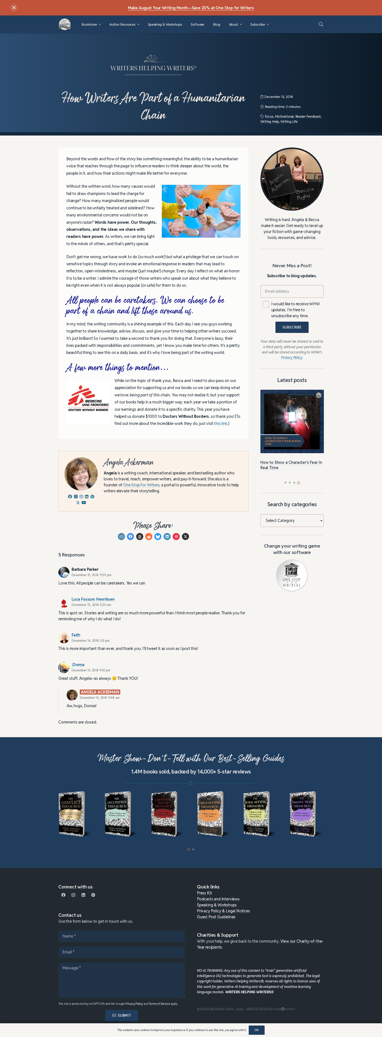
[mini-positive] (306, 814)
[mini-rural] (260, 814)
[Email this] (121, 536)
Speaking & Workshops (217, 904)
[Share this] (130, 536)
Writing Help (269, 121)
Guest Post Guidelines (216, 916)
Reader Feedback (308, 116)
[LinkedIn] (83, 895)
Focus (269, 116)
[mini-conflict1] (75, 814)
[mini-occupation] (122, 814)
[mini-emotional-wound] (168, 814)
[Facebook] (63, 895)
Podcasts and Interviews (218, 898)
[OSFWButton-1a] (292, 575)
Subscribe (292, 327)
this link (220, 423)
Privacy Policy (134, 1004)
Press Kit (204, 893)
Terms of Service (159, 1004)
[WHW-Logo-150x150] (65, 24)
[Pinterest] (93, 895)
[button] (100, 24)
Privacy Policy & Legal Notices (223, 910)
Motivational (284, 116)
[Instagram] (73, 895)
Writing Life (289, 121)
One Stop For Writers (141, 484)
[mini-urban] (214, 814)
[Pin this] (176, 536)
